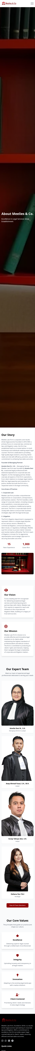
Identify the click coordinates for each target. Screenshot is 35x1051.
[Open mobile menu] (32, 4)
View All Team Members (17, 905)
